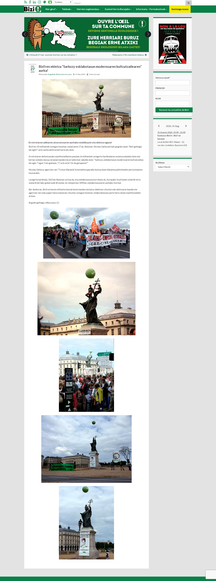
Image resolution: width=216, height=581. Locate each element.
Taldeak (66, 9)
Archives (160, 162)
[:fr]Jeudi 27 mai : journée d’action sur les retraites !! (53, 55)
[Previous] (158, 126)
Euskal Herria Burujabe (117, 9)
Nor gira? (51, 9)
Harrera (28, 9)
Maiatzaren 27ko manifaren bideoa (128, 55)
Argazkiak (51, 74)
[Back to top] (209, 563)
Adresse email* (162, 77)
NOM (158, 98)
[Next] (186, 126)
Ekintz (58, 74)
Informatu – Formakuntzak (151, 9)
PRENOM (160, 88)
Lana (70, 74)
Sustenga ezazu (179, 9)
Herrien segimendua (88, 9)
